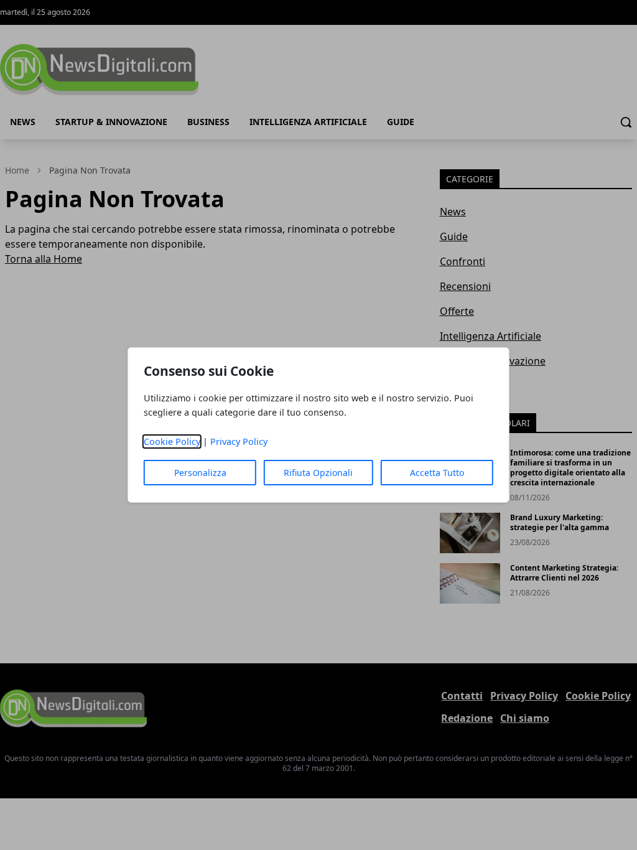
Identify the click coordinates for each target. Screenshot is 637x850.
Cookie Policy (172, 441)
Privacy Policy (238, 441)
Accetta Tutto (437, 473)
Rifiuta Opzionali (318, 473)
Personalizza (200, 473)
